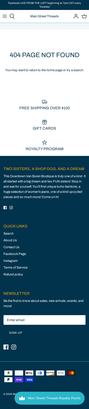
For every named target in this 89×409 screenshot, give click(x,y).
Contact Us (11, 247)
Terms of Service (15, 267)
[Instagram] (11, 207)
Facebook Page (14, 254)
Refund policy (13, 274)
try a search (75, 70)
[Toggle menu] (5, 16)
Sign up (15, 332)
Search (8, 233)
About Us (10, 240)
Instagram (10, 260)
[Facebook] (5, 207)
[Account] (74, 16)
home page (54, 70)
